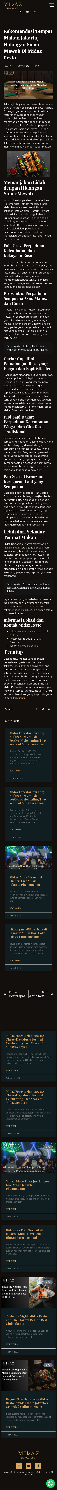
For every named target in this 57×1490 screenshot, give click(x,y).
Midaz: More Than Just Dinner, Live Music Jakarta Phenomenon (26, 881)
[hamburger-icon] (51, 5)
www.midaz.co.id (30, 645)
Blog (36, 65)
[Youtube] (26, 12)
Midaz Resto (19, 665)
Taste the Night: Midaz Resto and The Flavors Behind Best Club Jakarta (26, 1320)
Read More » (15, 771)
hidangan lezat (12, 547)
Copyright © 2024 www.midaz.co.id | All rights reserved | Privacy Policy (28, 1473)
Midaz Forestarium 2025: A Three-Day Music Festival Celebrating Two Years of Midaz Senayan (28, 738)
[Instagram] (19, 12)
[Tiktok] (34, 12)
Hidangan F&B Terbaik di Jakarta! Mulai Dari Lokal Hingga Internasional (28, 933)
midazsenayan (17, 697)
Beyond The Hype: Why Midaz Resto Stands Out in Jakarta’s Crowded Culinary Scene (27, 1403)
